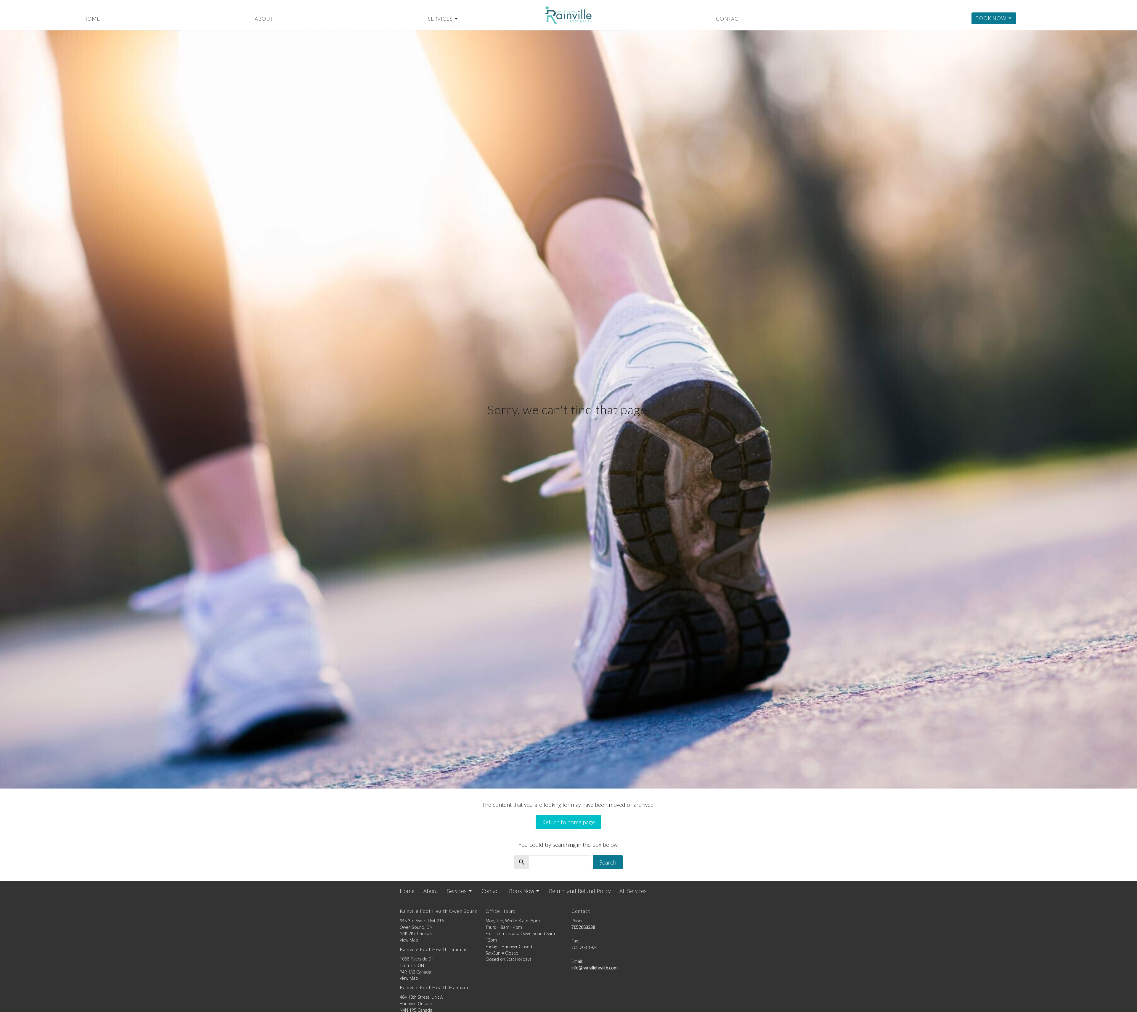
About (264, 19)
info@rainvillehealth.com (594, 968)
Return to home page (568, 821)
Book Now (990, 18)
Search (607, 862)
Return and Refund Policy (580, 890)
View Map (409, 940)
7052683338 (583, 927)
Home (91, 19)
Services (440, 19)
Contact (728, 19)
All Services (633, 890)
